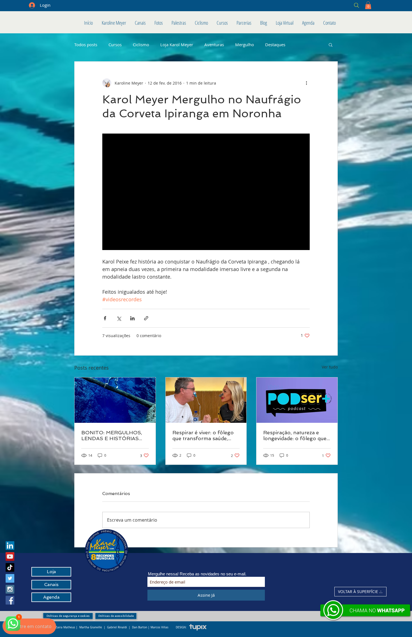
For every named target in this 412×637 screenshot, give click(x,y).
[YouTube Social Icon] (10, 556)
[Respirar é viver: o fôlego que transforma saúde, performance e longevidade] (206, 400)
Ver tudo (330, 367)
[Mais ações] (306, 83)
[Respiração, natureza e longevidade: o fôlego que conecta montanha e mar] (296, 400)
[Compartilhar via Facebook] (105, 318)
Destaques (275, 44)
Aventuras (214, 44)
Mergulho (244, 44)
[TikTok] (10, 567)
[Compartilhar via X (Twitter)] (118, 318)
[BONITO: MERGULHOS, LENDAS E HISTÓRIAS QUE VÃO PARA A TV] (115, 400)
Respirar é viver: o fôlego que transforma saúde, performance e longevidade (203, 435)
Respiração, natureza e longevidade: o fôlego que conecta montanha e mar (295, 435)
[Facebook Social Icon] (10, 600)
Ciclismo (141, 44)
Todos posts (85, 44)
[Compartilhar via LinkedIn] (132, 318)
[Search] (316, 5)
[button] (368, 5)
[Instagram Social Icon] (10, 589)
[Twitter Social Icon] (10, 578)
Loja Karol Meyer (176, 44)
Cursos (115, 44)
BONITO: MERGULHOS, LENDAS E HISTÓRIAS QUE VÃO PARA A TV (111, 435)
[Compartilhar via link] (146, 318)
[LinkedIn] (10, 545)
